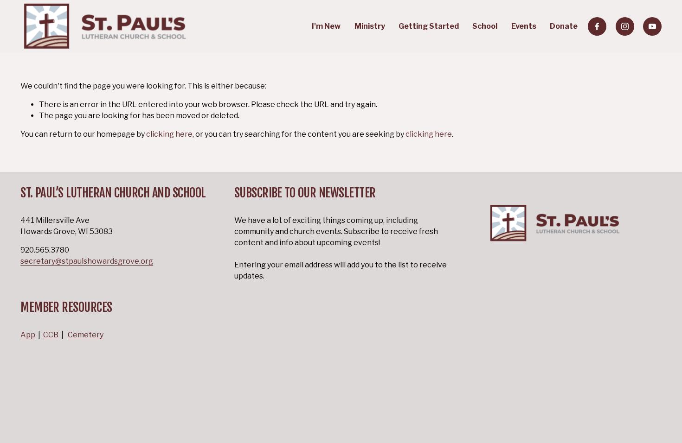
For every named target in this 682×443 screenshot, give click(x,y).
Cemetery (85, 334)
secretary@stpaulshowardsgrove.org (86, 261)
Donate (564, 26)
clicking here (169, 134)
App (27, 334)
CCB (50, 334)
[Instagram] (625, 26)
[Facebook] (597, 26)
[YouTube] (652, 26)
